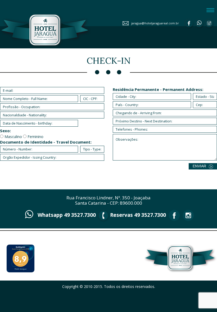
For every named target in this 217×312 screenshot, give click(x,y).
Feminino (35, 136)
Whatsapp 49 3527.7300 (67, 215)
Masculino (13, 136)
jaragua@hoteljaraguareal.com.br (155, 23)
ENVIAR (199, 166)
